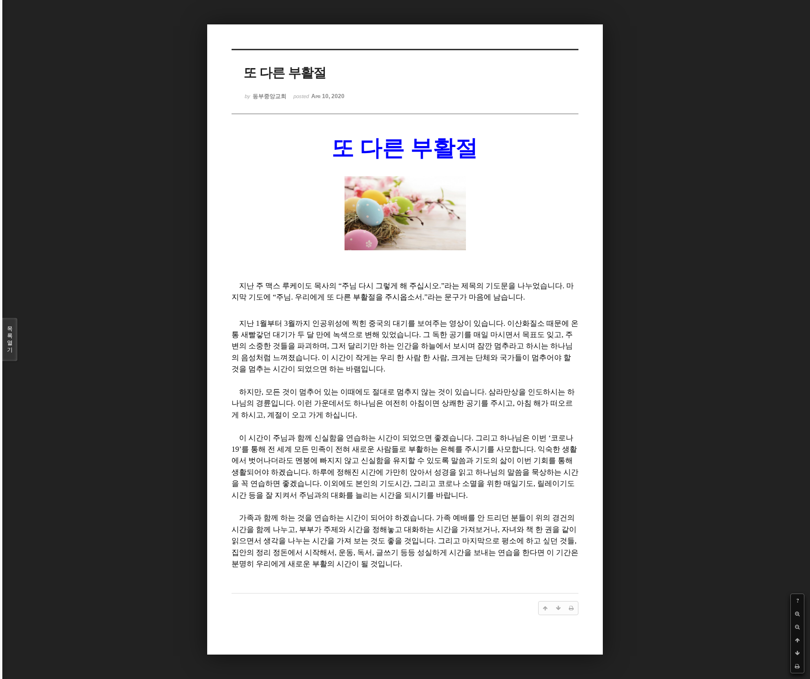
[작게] (797, 626)
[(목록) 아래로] (797, 653)
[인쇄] (797, 666)
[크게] (797, 613)
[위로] (797, 640)
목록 (10, 339)
